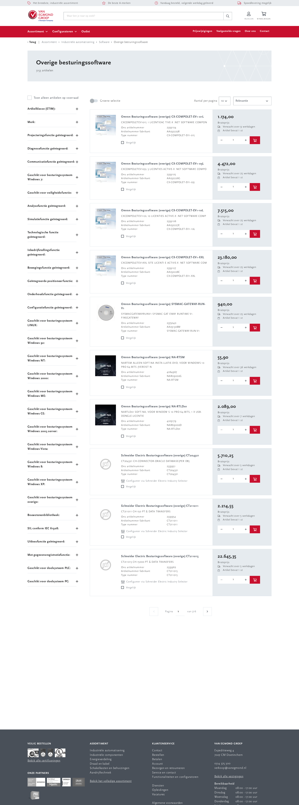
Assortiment (36, 31)
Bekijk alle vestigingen (228, 776)
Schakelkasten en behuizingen (109, 768)
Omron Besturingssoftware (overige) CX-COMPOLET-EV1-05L (162, 163)
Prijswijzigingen (202, 31)
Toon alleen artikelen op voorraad (56, 97)
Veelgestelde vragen (228, 31)
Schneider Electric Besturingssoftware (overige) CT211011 (160, 506)
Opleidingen (160, 790)
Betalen (157, 759)
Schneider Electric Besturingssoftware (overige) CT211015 (160, 556)
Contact (264, 31)
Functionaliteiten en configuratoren (175, 777)
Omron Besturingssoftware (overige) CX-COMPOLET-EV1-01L (162, 116)
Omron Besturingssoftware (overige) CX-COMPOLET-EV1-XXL (162, 257)
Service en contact (164, 772)
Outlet (85, 31)
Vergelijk (131, 142)
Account (157, 763)
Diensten (158, 785)
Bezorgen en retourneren (168, 768)
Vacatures (158, 794)
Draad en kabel (100, 763)
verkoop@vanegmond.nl (230, 768)
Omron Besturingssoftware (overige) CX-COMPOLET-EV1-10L (162, 210)
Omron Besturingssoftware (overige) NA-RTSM (153, 357)
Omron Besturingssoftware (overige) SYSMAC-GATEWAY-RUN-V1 (163, 306)
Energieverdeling (101, 759)
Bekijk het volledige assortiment (111, 781)
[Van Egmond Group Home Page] (40, 15)
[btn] (255, 140)
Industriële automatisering (107, 750)
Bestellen (158, 755)
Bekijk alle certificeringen (44, 760)
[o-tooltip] (233, 140)
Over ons (250, 31)
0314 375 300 (222, 763)
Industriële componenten (106, 755)
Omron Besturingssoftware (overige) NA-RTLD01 (154, 406)
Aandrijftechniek (100, 772)
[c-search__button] (227, 16)
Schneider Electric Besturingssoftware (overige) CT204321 (160, 455)
